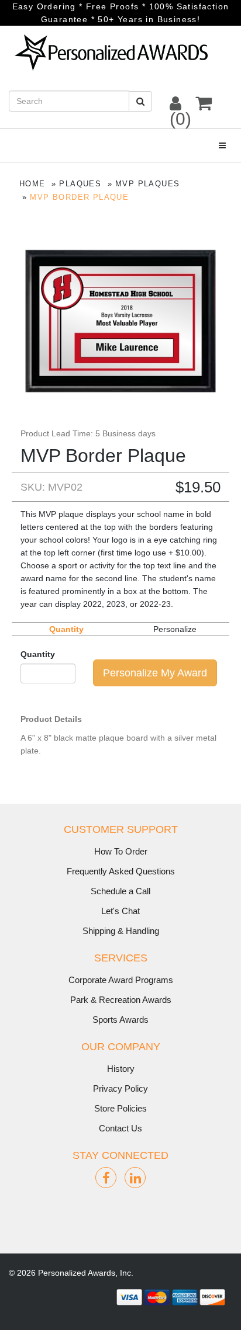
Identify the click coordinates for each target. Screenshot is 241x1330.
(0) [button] (180, 119)
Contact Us (120, 1128)
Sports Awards (120, 1020)
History (121, 1069)
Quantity (37, 654)
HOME (32, 183)
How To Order (120, 851)
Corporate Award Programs (120, 980)
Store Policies (120, 1108)
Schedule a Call (120, 891)
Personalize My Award (155, 673)
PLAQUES (80, 183)
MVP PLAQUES (147, 183)
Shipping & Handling (120, 931)
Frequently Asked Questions (121, 871)
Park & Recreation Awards (120, 1000)
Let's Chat (120, 911)
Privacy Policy (120, 1088)
